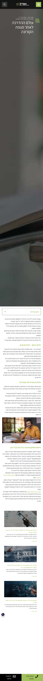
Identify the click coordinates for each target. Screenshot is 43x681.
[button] (5, 312)
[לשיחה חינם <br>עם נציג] (36, 676)
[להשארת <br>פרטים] (14, 676)
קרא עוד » (34, 541)
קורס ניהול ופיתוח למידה (34, 492)
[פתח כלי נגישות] (3, 614)
